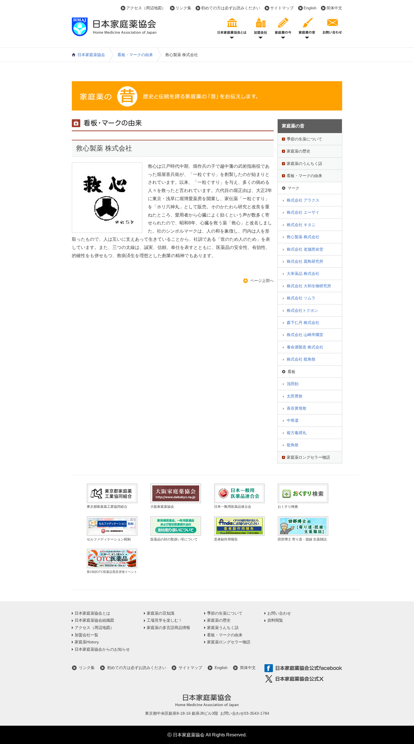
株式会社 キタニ (301, 224)
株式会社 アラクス (303, 200)
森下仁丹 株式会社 (303, 322)
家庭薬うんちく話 (223, 627)
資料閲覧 (275, 620)
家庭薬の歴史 (298, 151)
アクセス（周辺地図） (146, 8)
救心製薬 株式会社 (303, 237)
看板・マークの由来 (135, 54)
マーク (293, 188)
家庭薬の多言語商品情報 (168, 627)
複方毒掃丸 (296, 432)
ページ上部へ (262, 280)
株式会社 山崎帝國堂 (305, 334)
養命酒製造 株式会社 (305, 347)
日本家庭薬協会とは (92, 613)
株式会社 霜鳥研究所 (305, 261)
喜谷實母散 (296, 408)
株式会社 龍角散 (301, 359)
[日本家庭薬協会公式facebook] (303, 668)
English (310, 8)
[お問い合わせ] (332, 27)
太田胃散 (294, 396)
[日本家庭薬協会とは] (231, 27)
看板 (291, 371)
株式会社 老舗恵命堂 (305, 249)
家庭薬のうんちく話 (304, 163)
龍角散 (293, 445)
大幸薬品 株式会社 (303, 273)
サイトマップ (282, 8)
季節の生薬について (304, 139)
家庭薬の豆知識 (160, 613)
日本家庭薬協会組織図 (94, 620)
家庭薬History (87, 642)
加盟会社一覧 (86, 635)
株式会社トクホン (302, 310)
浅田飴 (293, 383)
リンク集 (183, 8)
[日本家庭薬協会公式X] (303, 679)
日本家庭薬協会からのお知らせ (102, 649)
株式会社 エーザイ (303, 212)
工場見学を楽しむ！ (164, 620)
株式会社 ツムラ (301, 298)
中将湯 (293, 420)
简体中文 (334, 8)
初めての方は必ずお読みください (230, 8)
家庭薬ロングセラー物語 (308, 457)
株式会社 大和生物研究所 (309, 286)
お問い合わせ (279, 613)
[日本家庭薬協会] (114, 32)
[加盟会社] (260, 27)
